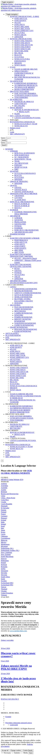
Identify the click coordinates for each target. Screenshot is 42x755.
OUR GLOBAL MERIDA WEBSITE (16, 471)
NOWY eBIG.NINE (21, 27)
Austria (3, 490)
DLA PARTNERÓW (13, 335)
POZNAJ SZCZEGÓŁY (10, 699)
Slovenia (4, 575)
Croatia (3, 502)
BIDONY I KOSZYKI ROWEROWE (22, 320)
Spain (3, 579)
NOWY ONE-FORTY (22, 47)
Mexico (3, 542)
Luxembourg (5, 538)
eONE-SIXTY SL (20, 18)
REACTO (18, 55)
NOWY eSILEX (20, 35)
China (3, 496)
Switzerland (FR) (7, 585)
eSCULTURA (19, 33)
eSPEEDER (18, 37)
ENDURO (18, 165)
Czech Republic (6, 504)
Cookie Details (28, 750)
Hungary (4, 518)
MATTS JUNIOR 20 (21, 206)
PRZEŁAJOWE (20, 222)
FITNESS (18, 226)
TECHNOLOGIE (16, 81)
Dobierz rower (15, 128)
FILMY (17, 114)
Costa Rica (5, 500)
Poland (3, 563)
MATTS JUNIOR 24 (21, 204)
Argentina (4, 486)
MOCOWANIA (20, 311)
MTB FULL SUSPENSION (24, 153)
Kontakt (8, 717)
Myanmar (4, 546)
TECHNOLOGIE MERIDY (24, 87)
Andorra (4, 484)
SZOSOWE (14, 171)
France (3, 514)
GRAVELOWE (20, 224)
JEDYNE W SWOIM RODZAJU (26, 110)
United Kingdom (7, 593)
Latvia (3, 534)
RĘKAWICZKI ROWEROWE (25, 329)
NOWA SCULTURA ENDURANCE (22, 60)
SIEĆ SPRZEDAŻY (17, 134)
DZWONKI (18, 315)
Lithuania (4, 536)
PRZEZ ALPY (24, 112)
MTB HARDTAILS (21, 155)
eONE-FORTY (19, 246)
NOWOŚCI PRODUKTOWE (21, 39)
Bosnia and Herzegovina (9, 494)
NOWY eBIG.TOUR (22, 29)
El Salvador (5, 508)
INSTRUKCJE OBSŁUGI (24, 102)
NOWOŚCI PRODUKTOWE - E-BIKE (24, 16)
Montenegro (5, 544)
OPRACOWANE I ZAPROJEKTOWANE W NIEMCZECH (23, 73)
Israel (3, 526)
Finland (3, 512)
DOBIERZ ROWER (17, 234)
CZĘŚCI (13, 287)
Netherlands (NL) (7, 548)
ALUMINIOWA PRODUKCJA (26, 85)
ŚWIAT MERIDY (16, 108)
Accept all (5, 750)
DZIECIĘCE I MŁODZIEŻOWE (22, 202)
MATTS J (17, 208)
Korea (3, 532)
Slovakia (4, 573)
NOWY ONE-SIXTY (22, 43)
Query (3, 138)
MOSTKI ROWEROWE (23, 291)
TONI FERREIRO (21, 97)
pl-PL (7, 453)
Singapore (4, 571)
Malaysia (4, 540)
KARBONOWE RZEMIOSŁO (25, 83)
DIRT (16, 169)
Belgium (4, 492)
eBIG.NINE (18, 250)
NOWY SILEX (20, 65)
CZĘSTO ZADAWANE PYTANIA (27, 118)
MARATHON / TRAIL (22, 159)
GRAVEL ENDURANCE (23, 192)
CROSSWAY (19, 196)
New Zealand (6, 554)
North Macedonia (7, 557)
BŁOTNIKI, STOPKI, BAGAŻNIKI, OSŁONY (23, 300)
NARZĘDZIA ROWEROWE (25, 323)
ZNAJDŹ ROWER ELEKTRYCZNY (24, 283)
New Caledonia (6, 552)
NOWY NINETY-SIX (22, 49)
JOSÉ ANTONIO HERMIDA (25, 93)
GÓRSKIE (14, 151)
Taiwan (3, 587)
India (2, 522)
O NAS (12, 67)
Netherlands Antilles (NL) (10, 550)
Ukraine (4, 591)
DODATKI (18, 303)
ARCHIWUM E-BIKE (18, 281)
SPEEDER (18, 179)
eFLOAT (17, 23)
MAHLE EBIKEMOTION (24, 89)
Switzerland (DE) (7, 583)
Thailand (4, 589)
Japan (3, 530)
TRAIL (17, 161)
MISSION (18, 63)
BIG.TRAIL (18, 53)
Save (30, 753)
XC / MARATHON (21, 157)
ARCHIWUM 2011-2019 (23, 232)
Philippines (5, 561)
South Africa (5, 577)
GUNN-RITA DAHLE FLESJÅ (26, 95)
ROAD (17, 269)
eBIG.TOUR (19, 252)
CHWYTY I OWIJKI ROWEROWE (27, 293)
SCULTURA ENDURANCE (25, 173)
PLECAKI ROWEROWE (23, 307)
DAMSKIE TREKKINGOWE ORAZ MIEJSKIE (25, 213)
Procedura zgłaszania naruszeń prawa (18, 723)
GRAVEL (13, 185)
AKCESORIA (15, 305)
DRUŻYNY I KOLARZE (19, 91)
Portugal (4, 565)
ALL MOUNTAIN (21, 163)
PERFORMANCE (21, 240)
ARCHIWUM (15, 216)
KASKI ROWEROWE (22, 331)
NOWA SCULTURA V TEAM (25, 124)
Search (4, 140)
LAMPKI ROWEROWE (23, 313)
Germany (4, 516)
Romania (4, 567)
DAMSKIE (14, 210)
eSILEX (17, 277)
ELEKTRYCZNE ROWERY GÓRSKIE (25, 238)
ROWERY (9, 149)
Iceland (3, 520)
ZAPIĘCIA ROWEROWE (24, 325)
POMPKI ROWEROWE (23, 317)
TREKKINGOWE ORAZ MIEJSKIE (23, 194)
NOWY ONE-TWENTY (23, 41)
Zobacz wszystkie (7, 640)
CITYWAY (18, 198)
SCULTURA (19, 57)
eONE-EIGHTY (20, 20)
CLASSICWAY (20, 200)
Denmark (4, 506)
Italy (2, 528)
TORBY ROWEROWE (23, 309)
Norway (4, 559)
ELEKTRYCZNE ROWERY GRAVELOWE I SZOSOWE (20, 265)
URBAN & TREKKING (19, 181)
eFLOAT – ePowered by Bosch (25, 258)
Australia (4, 488)
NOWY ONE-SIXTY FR (23, 45)
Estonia (3, 510)
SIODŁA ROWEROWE (23, 297)
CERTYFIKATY (20, 104)
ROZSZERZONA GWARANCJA (22, 122)
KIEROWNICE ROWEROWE (25, 289)
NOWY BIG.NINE (21, 51)
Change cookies (16, 750)
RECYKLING (19, 106)
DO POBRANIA (16, 99)
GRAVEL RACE (20, 190)
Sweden (4, 581)
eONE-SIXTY (19, 25)
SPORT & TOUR (20, 167)
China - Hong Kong (8, 498)
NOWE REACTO (21, 126)
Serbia (3, 569)
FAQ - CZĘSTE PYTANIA (20, 116)
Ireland (3, 524)
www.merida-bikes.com (18, 631)
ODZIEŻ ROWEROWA (19, 327)
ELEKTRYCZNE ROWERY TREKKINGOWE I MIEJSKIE (21, 255)
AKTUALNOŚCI (11, 333)
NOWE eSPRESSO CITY (23, 31)
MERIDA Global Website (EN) (12, 480)
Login (12, 132)
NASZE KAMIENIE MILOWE (26, 69)
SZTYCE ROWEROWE (23, 295)
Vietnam (4, 595)
